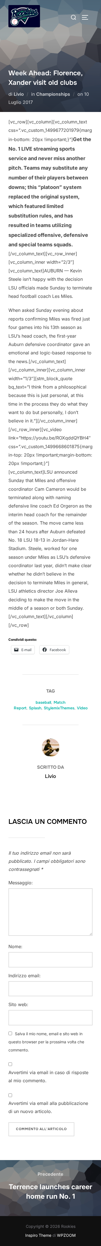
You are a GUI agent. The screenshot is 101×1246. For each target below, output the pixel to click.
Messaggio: (20, 882)
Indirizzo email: (24, 975)
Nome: (15, 946)
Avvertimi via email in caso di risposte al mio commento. (48, 1076)
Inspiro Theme (38, 1235)
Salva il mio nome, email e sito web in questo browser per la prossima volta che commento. (46, 1041)
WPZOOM (66, 1235)
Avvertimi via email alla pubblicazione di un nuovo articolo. (48, 1107)
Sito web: (18, 1004)
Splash (35, 707)
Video (82, 707)
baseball (43, 702)
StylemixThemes (59, 707)
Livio (19, 94)
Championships (53, 94)
